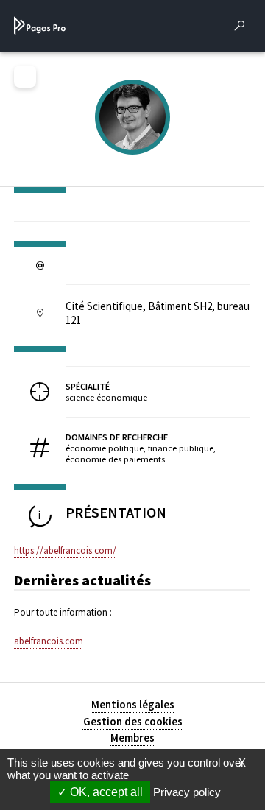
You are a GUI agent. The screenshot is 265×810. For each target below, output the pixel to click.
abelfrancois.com (48, 641)
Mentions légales (132, 704)
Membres (132, 737)
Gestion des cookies (133, 721)
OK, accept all (105, 792)
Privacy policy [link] (187, 792)
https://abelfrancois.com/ (65, 550)
